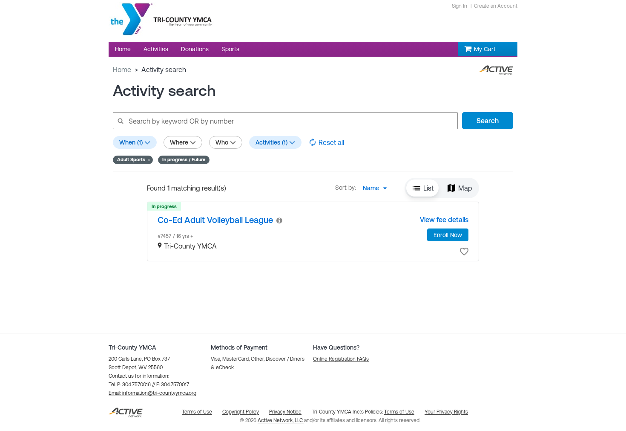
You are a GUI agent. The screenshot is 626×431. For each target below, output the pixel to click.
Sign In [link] (459, 6)
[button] (133, 160)
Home (122, 69)
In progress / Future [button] (183, 159)
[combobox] (377, 188)
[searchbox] (285, 121)
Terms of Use (399, 412)
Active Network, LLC (281, 420)
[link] (215, 220)
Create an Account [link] (495, 6)
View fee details (444, 219)
